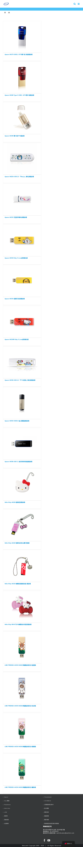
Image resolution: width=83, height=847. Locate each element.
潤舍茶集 (6, 819)
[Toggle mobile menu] (79, 4)
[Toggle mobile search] (75, 4)
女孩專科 (6, 823)
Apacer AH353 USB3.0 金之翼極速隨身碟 (17, 421)
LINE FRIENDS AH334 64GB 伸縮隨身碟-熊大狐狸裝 (20, 665)
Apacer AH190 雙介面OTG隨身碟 (14, 136)
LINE (5, 812)
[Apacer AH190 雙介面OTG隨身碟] (22, 117)
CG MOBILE (47, 800)
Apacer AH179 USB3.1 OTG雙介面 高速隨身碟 (18, 54)
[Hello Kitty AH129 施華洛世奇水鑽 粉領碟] (22, 524)
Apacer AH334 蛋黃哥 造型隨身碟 (15, 298)
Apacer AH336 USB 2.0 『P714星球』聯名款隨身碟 (20, 380)
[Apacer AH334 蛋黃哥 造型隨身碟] (22, 280)
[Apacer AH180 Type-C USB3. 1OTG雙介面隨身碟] (22, 77)
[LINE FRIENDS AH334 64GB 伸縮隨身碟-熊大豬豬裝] (22, 728)
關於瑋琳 (46, 819)
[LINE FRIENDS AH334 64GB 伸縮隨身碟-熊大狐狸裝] (22, 647)
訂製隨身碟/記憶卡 (49, 804)
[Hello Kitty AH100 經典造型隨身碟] (22, 484)
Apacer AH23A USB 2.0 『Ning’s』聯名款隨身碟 (19, 176)
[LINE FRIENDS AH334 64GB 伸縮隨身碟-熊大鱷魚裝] (22, 769)
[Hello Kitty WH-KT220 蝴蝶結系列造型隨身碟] (22, 606)
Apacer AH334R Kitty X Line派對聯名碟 (17, 339)
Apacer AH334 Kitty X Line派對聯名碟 (16, 258)
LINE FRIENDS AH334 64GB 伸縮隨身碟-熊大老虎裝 (20, 706)
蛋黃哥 (6, 816)
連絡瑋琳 (46, 816)
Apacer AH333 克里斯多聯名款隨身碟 (16, 217)
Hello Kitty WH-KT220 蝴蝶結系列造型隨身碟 (18, 624)
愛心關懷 (46, 808)
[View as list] (9, 13)
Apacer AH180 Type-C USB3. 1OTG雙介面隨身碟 (19, 95)
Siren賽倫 (6, 800)
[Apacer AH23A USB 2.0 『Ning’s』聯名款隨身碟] (22, 158)
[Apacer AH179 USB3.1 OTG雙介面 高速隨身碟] (22, 36)
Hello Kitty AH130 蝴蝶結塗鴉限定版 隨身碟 (18, 583)
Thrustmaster (48, 797)
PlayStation (7, 804)
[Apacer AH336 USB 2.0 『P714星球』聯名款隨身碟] (22, 362)
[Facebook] (44, 840)
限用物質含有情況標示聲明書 (51, 823)
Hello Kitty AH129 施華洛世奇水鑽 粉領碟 (17, 543)
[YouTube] (48, 840)
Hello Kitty (7, 808)
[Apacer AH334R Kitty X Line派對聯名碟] (22, 321)
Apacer (6, 797)
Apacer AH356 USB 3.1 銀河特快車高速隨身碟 (18, 461)
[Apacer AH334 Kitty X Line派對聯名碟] (22, 239)
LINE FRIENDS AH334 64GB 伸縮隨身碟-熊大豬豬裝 (20, 746)
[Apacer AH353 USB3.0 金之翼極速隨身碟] (22, 402)
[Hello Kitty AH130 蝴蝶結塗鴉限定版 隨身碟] (22, 565)
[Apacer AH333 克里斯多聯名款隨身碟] (22, 199)
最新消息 (46, 812)
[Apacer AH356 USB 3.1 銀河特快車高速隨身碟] (22, 443)
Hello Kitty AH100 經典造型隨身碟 (15, 502)
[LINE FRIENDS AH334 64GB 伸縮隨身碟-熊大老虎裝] (22, 687)
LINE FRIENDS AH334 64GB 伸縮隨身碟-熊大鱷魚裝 (20, 787)
